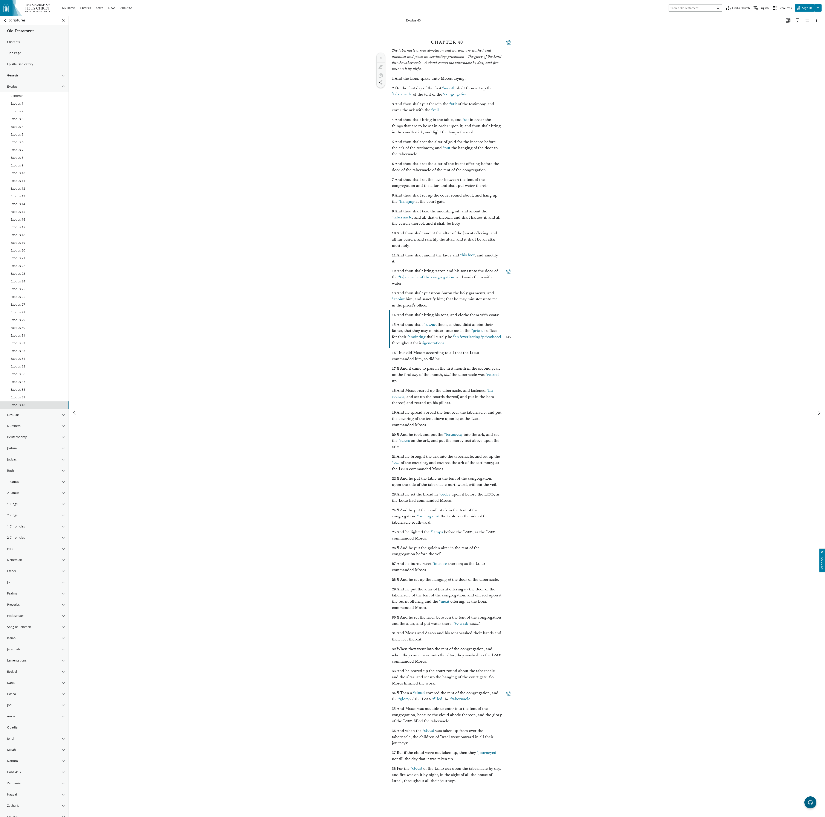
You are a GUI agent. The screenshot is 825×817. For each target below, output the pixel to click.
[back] (5, 20)
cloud (420, 693)
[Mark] (380, 66)
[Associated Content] (508, 42)
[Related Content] (807, 20)
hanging (407, 201)
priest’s (479, 330)
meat (445, 601)
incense (440, 563)
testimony (454, 434)
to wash (461, 623)
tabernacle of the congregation (427, 277)
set (466, 119)
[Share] (380, 82)
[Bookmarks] (797, 20)
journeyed (487, 752)
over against (429, 516)
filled (437, 699)
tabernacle (402, 94)
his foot (468, 255)
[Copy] (380, 75)
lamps (437, 532)
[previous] (74, 412)
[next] (819, 412)
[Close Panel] (63, 20)
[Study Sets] (788, 20)
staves (405, 440)
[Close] (380, 58)
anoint (399, 299)
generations (434, 343)
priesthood (491, 337)
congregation (456, 94)
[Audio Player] (810, 802)
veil (436, 110)
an (457, 337)
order (445, 494)
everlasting (470, 337)
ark (454, 104)
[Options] (816, 20)
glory (404, 699)
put (447, 148)
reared (493, 374)
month (449, 88)
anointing (417, 337)
